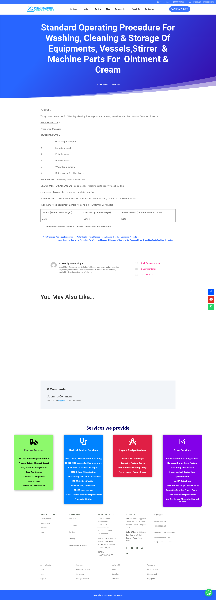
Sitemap (72, 539)
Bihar (42, 569)
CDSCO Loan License (83, 490)
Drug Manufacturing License (33, 467)
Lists (87, 9)
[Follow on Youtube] (211, 299)
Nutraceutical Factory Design (132, 472)
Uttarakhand (152, 574)
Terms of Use (45, 523)
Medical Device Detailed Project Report (83, 494)
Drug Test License (34, 472)
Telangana (151, 565)
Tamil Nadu (116, 578)
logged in (62, 400)
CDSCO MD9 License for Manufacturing (83, 463)
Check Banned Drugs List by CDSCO (182, 485)
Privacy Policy (45, 518)
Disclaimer (44, 528)
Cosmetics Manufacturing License (182, 458)
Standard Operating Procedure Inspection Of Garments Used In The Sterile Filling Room (79, 327)
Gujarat (43, 578)
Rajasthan (115, 574)
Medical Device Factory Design (132, 467)
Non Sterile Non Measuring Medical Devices (182, 500)
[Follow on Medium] (137, 548)
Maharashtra (116, 565)
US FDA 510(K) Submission (83, 485)
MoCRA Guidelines (182, 481)
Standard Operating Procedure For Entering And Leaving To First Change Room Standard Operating (84, 345)
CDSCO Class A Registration (83, 472)
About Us (136, 9)
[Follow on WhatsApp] (211, 307)
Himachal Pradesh (83, 569)
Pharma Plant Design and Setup (34, 458)
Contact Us (149, 9)
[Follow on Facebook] (211, 292)
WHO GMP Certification (34, 485)
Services (74, 9)
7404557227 (163, 2)
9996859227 (179, 2)
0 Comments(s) (148, 269)
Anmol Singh (76, 263)
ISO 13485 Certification (83, 481)
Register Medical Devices (78, 545)
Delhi (42, 574)
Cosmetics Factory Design (133, 463)
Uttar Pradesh (152, 569)
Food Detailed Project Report (182, 494)
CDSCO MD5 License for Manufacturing (83, 458)
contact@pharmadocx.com (201, 2)
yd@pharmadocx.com (162, 537)
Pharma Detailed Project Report (34, 463)
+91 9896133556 (160, 521)
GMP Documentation (150, 263)
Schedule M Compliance (33, 476)
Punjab (114, 569)
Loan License (34, 481)
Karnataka (80, 574)
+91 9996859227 (160, 526)
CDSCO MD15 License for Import (83, 467)
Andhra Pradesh (46, 565)
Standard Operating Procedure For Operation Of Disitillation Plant (70, 309)
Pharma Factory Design (133, 458)
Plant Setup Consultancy (182, 467)
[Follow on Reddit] (142, 548)
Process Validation (83, 499)
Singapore (151, 578)
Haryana (79, 565)
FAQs (42, 532)
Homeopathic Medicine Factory (182, 463)
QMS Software (182, 476)
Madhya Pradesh (82, 578)
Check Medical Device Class (182, 472)
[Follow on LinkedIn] (127, 553)
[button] (208, 592)
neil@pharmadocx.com (163, 542)
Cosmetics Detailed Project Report (182, 490)
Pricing (98, 9)
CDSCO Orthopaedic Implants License (83, 476)
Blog (108, 9)
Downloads (121, 9)
